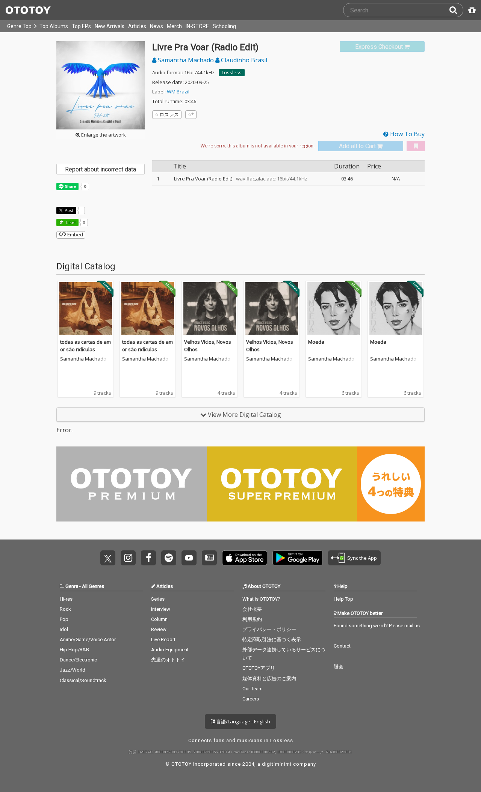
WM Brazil (178, 91)
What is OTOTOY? (261, 599)
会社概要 (252, 609)
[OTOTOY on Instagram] (128, 557)
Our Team (252, 688)
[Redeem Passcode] (470, 10)
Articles (137, 26)
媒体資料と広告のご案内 (269, 678)
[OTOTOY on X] (107, 557)
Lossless (232, 72)
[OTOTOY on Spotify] (168, 557)
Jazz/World (72, 670)
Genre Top (19, 26)
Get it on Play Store (297, 557)
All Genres (93, 586)
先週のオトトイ (168, 660)
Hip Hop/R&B (74, 649)
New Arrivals (109, 26)
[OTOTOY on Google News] (209, 557)
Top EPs (81, 26)
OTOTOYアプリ (258, 668)
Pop (64, 619)
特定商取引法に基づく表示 (271, 639)
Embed (74, 234)
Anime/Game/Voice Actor (88, 639)
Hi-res (66, 599)
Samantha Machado (185, 60)
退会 (338, 666)
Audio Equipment (170, 649)
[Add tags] (191, 114)
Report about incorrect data (100, 169)
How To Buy (407, 134)
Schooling (224, 26)
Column (159, 619)
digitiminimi (277, 764)
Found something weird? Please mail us (377, 625)
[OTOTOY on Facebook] (148, 557)
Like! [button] (70, 222)
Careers (250, 699)
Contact (342, 646)
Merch (174, 26)
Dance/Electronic (78, 660)
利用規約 (252, 619)
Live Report (163, 639)
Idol (64, 629)
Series (158, 599)
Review (158, 629)
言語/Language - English (242, 721)
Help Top (343, 599)
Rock (65, 609)
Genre (71, 586)
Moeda (316, 341)
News (156, 26)
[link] (382, 47)
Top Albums (53, 26)
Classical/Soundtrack (83, 680)
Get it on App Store (244, 557)
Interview (160, 609)
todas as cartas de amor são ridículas (85, 345)
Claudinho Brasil (243, 60)
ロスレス (169, 114)
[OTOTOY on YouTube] (189, 557)
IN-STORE (197, 26)
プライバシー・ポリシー (269, 629)
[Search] (456, 10)
